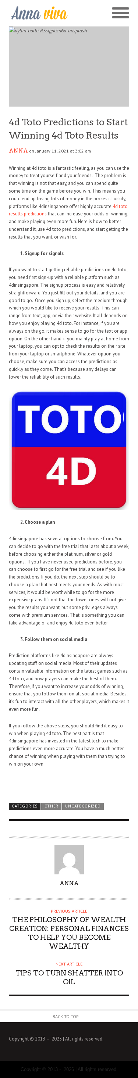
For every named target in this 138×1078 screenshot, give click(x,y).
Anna (18, 150)
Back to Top (66, 1016)
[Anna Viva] (39, 13)
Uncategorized (82, 806)
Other (52, 806)
